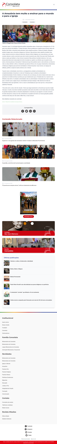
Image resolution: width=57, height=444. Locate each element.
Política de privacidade (25, 439)
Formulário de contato (7, 402)
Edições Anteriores (6, 418)
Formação (4, 391)
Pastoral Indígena (6, 372)
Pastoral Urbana (6, 374)
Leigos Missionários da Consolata (10, 347)
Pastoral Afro (5, 369)
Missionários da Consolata (8, 341)
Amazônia (32, 22)
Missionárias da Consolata (8, 344)
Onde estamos (5, 333)
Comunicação (5, 394)
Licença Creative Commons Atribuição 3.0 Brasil (23, 441)
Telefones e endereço (7, 405)
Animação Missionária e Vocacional (11, 349)
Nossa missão (5, 325)
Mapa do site (33, 439)
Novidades (25, 22)
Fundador (4, 327)
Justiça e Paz (5, 385)
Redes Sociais (5, 407)
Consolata (4, 330)
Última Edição (5, 416)
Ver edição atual (28, 216)
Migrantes (4, 380)
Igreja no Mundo (6, 363)
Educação (4, 383)
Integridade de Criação (7, 388)
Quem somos (5, 322)
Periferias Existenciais (7, 377)
